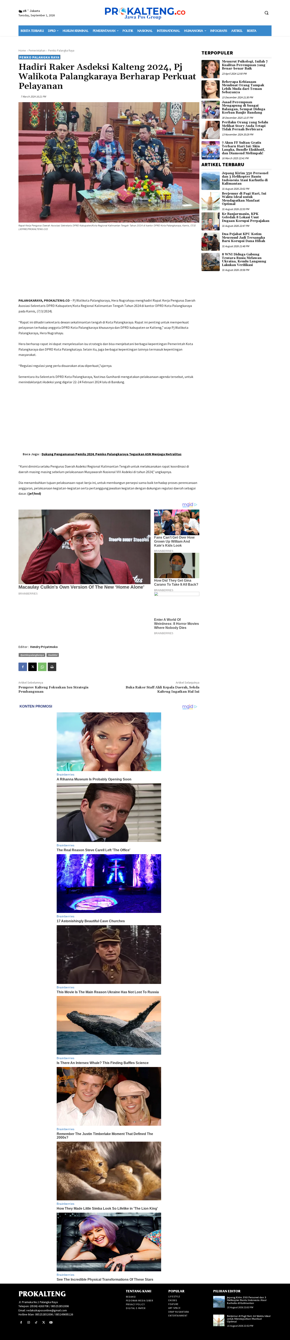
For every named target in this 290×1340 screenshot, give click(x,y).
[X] (32, 667)
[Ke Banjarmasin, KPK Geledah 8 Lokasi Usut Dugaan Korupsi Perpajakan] (210, 221)
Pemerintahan (37, 50)
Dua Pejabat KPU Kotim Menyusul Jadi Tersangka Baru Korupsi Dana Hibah (243, 237)
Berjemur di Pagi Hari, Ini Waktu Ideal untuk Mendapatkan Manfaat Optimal (244, 199)
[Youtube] (51, 1322)
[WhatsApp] (42, 667)
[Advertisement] (109, 265)
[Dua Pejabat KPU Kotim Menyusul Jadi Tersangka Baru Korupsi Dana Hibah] (210, 242)
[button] (266, 13)
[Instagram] (28, 1322)
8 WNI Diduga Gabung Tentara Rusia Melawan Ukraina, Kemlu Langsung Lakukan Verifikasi (244, 259)
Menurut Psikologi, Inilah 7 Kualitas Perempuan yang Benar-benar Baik (244, 65)
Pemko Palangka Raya (61, 50)
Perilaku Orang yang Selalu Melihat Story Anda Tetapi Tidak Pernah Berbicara (245, 125)
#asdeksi (52, 654)
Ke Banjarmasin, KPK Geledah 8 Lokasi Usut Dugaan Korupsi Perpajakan (245, 217)
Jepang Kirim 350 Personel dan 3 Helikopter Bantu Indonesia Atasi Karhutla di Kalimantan (245, 178)
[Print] (52, 667)
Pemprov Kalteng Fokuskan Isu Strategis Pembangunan (53, 689)
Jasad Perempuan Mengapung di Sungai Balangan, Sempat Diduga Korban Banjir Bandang (243, 107)
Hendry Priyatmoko (44, 647)
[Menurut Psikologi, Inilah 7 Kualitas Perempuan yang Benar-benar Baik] (210, 69)
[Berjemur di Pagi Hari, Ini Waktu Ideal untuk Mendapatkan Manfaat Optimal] (210, 201)
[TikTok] (36, 1322)
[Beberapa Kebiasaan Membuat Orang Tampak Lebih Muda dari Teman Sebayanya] (210, 89)
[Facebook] (22, 667)
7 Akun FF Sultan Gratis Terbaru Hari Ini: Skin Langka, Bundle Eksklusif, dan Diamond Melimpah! (243, 148)
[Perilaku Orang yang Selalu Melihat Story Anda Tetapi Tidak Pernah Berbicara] (210, 130)
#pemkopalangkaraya (32, 654)
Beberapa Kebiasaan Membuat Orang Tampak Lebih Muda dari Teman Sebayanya (243, 87)
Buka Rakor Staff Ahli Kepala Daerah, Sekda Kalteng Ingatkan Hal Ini (162, 689)
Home (22, 50)
